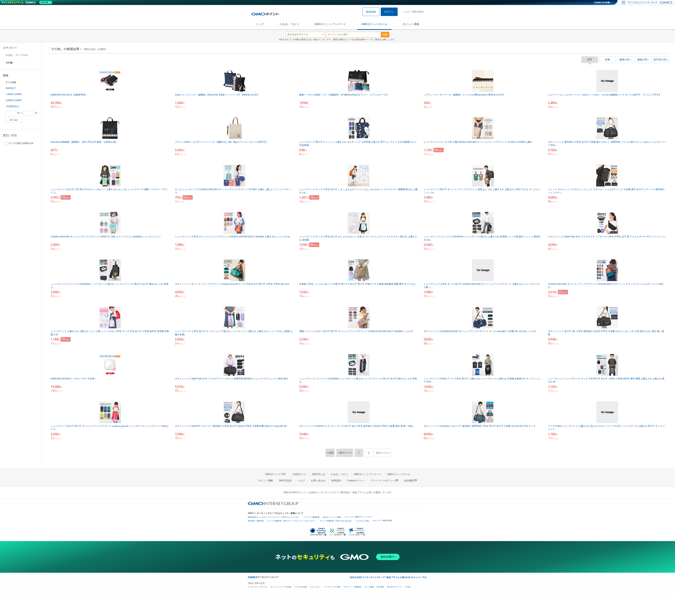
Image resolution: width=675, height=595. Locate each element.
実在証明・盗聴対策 (256, 521)
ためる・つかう (289, 24)
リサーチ (347, 587)
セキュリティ (315, 587)
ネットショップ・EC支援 (281, 587)
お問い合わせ (318, 480)
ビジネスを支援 (300, 587)
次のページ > (383, 452)
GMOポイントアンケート (330, 24)
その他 (407, 587)
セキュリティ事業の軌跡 (382, 520)
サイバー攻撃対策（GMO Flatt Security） (336, 521)
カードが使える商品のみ (21, 143)
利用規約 (336, 480)
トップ (260, 24)
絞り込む (14, 120)
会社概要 (409, 480)
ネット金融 (369, 587)
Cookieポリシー (355, 480)
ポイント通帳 (411, 24)
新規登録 (371, 11)
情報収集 (357, 587)
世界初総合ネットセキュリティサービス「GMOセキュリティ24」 (274, 517)
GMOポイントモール (374, 24)
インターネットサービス (257, 587)
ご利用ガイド (298, 474)
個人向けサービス (394, 587)
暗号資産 (380, 587)
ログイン (389, 11)
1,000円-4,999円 (14, 94)
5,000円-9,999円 (14, 100)
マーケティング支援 (332, 587)
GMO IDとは (318, 474)
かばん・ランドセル (17, 55)
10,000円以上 (12, 106)
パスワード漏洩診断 (311, 517)
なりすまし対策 (362, 521)
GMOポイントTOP (275, 474)
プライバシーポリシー (382, 480)
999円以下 (11, 88)
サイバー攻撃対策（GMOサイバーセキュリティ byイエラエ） (291, 521)
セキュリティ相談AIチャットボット (359, 517)
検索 (385, 34)
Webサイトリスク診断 (332, 517)
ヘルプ (406, 12)
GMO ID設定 (418, 12)
